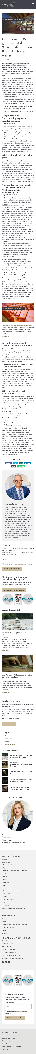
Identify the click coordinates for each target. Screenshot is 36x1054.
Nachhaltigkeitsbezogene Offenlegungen (14, 908)
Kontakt (5, 885)
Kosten (4, 873)
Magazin (4, 888)
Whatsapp (21, 466)
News (7, 742)
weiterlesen (5, 337)
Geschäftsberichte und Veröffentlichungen (14, 925)
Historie (4, 922)
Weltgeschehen (10, 744)
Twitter (16, 463)
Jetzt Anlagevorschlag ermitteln (14, 590)
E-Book (5, 897)
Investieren (8, 739)
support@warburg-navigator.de (11, 955)
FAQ (3, 902)
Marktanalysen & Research (11, 891)
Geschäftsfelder (6, 919)
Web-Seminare (7, 894)
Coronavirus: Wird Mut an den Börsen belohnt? (17, 325)
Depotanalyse (7, 868)
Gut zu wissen (9, 736)
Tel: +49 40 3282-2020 (8, 949)
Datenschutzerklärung (18, 564)
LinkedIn (27, 463)
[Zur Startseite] (18, 4)
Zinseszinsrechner (8, 899)
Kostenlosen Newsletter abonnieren (12, 958)
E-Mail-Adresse (9, 1003)
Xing (21, 463)
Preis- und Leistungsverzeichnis (11, 1047)
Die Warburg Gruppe (8, 927)
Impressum (5, 1050)
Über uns (4, 876)
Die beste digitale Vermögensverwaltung (15, 871)
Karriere (4, 933)
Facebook (8, 463)
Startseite (4, 859)
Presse (4, 930)
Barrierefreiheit (6, 1041)
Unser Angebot (9, 724)
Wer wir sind (6, 879)
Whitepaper (5, 905)
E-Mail (13, 466)
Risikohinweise (6, 1044)
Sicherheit (6, 882)
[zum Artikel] (17, 621)
